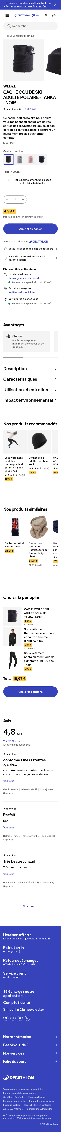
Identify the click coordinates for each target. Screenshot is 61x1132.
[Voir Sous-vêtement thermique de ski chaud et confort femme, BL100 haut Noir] (12, 636)
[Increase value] (23, 199)
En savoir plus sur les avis (16, 744)
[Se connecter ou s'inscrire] (46, 15)
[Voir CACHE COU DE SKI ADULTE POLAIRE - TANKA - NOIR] (12, 616)
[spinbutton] (15, 199)
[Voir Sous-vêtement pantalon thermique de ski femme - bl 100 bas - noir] (12, 660)
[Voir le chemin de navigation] (4, 36)
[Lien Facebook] (5, 1018)
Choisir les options (30, 691)
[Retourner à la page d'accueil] (26, 15)
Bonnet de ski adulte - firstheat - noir (39, 461)
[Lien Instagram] (27, 1018)
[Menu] (7, 15)
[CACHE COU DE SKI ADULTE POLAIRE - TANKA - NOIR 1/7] (23, 60)
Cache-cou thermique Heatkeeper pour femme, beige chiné (39, 550)
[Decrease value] (7, 199)
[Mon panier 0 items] (54, 15)
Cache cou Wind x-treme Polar (14, 545)
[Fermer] (55, 4)
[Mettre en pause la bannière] (50, 4)
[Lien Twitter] (13, 1018)
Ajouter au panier (30, 229)
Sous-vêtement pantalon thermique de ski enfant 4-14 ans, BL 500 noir (15, 464)
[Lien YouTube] (20, 1018)
